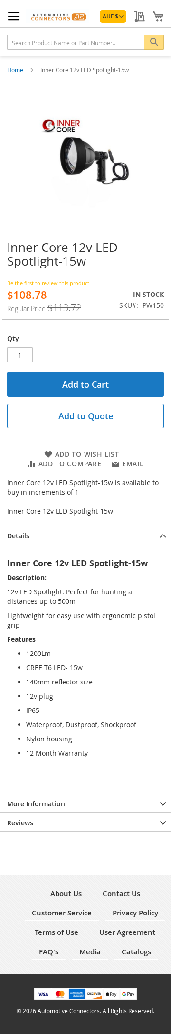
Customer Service (62, 913)
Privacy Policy (135, 913)
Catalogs (136, 952)
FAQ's (48, 952)
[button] (113, 16)
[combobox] (85, 42)
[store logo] (57, 16)
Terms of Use (56, 932)
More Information (36, 803)
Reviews (20, 822)
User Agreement (127, 932)
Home (16, 70)
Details (18, 535)
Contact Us (121, 893)
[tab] (85, 535)
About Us (66, 893)
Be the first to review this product (48, 282)
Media (90, 952)
